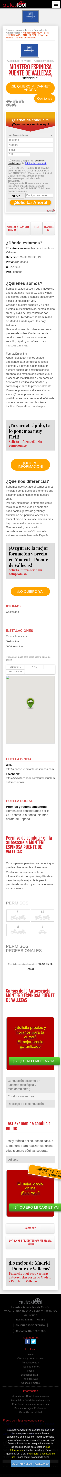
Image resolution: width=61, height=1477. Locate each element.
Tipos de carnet (31, 1366)
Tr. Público (15, 672)
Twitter (33, 1341)
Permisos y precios (12, 228)
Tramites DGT (30, 1378)
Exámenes (24, 226)
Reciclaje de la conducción (26, 1104)
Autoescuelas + (30, 1362)
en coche (15, 667)
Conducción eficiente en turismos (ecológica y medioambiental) (24, 1085)
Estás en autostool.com (18, 30)
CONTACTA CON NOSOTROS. (30, 1330)
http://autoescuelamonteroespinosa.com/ (30, 769)
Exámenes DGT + (31, 1374)
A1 (15, 101)
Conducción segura (21, 1096)
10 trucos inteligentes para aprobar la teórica (30, 1242)
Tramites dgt (49, 228)
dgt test (13, 1159)
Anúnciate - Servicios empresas (30, 1396)
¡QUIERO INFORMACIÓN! (30, 464)
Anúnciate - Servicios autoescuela (30, 1400)
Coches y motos (30, 1382)
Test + (30, 1370)
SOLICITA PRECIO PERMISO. (30, 1325)
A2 (21, 101)
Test (36, 226)
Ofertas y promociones (30, 1358)
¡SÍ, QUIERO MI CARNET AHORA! (30, 88)
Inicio (30, 1354)
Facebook (27, 1341)
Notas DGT (30, 1228)
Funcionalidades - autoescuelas (30, 1404)
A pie (34, 667)
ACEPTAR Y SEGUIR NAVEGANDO (30, 1463)
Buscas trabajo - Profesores (30, 1408)
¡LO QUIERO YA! (30, 591)
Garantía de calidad (30, 1412)
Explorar (30, 1349)
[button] (30, 703)
